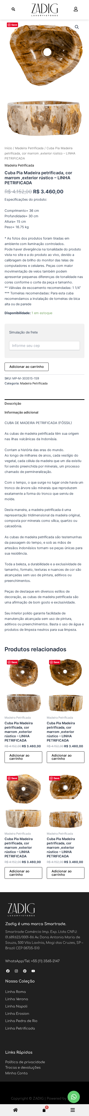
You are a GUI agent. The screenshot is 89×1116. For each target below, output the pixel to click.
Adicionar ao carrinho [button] (19, 757)
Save (14, 24)
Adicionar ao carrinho (26, 367)
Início (8, 148)
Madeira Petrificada (29, 148)
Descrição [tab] (13, 403)
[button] (77, 27)
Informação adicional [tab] (21, 412)
